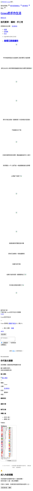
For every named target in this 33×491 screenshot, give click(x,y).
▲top (2, 331)
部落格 (6, 31)
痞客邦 (11, 323)
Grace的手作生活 (11, 13)
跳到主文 (3, 18)
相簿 (5, 29)
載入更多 (3, 334)
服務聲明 (18, 467)
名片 (5, 33)
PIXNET (8, 465)
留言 (14, 323)
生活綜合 (14, 26)
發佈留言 (3, 344)
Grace (2, 314)
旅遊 (12, 328)
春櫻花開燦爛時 (11, 41)
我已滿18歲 (4, 487)
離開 (10, 487)
